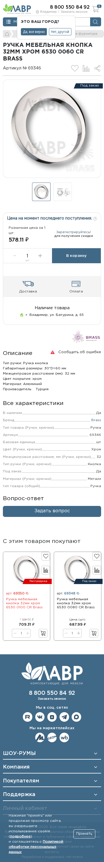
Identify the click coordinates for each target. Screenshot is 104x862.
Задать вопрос (52, 511)
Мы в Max (76, 717)
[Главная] (7, 34)
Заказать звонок (74, 11)
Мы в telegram (64, 717)
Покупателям (21, 781)
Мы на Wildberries (64, 737)
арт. (15, 593)
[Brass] (86, 336)
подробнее (20, 836)
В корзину (76, 255)
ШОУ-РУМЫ (19, 753)
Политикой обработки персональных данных (36, 847)
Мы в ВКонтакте (40, 717)
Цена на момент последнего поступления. (50, 218)
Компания (16, 767)
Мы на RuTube (27, 717)
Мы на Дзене (52, 717)
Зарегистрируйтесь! (73, 232)
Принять (84, 833)
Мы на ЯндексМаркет (40, 737)
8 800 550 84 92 (52, 693)
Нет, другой (60, 32)
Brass (96, 420)
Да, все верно (34, 32)
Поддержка (19, 794)
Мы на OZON (52, 737)
